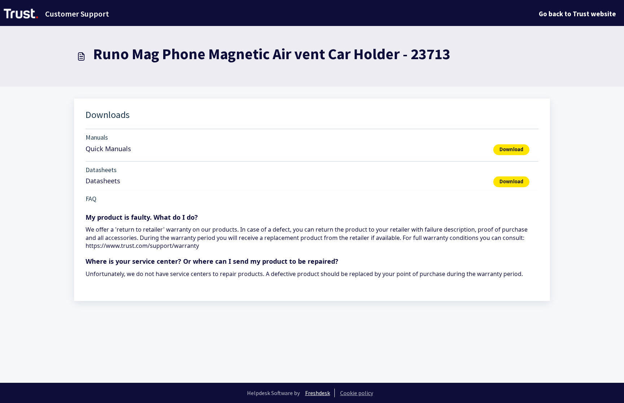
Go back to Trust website (577, 13)
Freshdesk (317, 393)
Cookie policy (356, 393)
